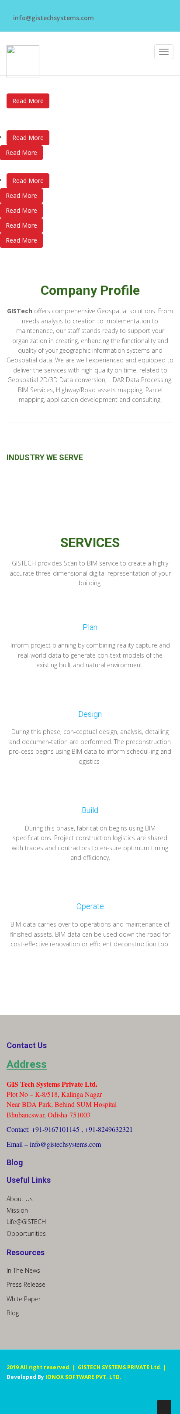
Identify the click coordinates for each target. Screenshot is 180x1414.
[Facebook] (107, 14)
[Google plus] (151, 14)
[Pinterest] (140, 14)
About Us (20, 1199)
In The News (23, 1270)
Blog (13, 1313)
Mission (17, 1210)
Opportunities (26, 1233)
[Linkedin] (129, 14)
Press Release (26, 1284)
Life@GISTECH (26, 1221)
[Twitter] (118, 14)
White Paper (24, 1299)
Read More (28, 137)
